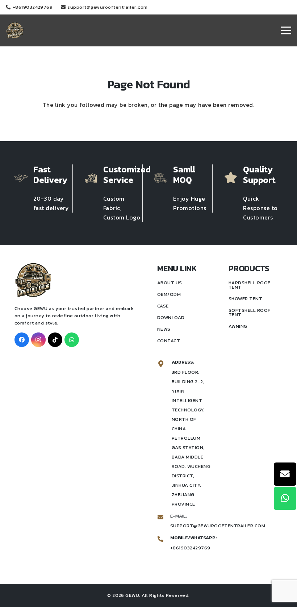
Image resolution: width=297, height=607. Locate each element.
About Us (169, 282)
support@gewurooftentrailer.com (217, 525)
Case (163, 305)
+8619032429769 (190, 547)
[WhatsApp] (71, 339)
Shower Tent (245, 298)
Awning (238, 326)
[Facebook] (21, 339)
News (164, 329)
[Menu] (286, 30)
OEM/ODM (169, 294)
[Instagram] (38, 339)
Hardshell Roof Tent (250, 284)
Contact (168, 340)
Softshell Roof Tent (250, 312)
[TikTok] (55, 339)
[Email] (285, 474)
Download (171, 317)
